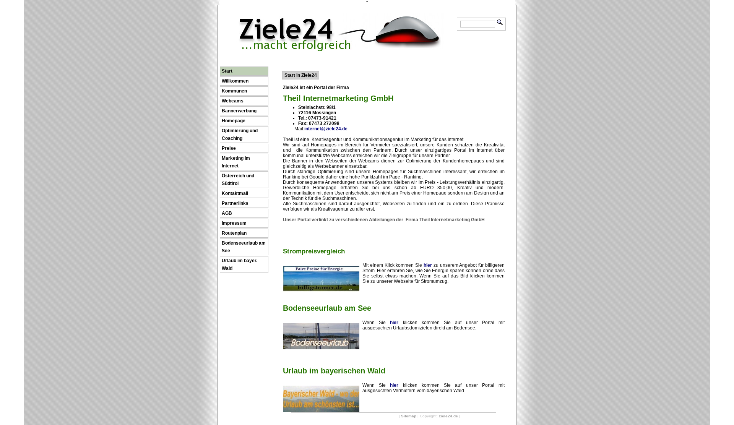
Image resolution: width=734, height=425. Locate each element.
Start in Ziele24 (300, 75)
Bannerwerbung (239, 111)
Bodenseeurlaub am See (244, 246)
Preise (229, 148)
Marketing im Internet (236, 162)
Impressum (234, 223)
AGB (227, 213)
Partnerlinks (235, 203)
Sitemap (408, 416)
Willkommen (235, 81)
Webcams (233, 101)
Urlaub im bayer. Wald (239, 264)
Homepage (233, 120)
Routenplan (234, 233)
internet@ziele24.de (326, 128)
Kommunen (234, 91)
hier (428, 265)
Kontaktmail (235, 193)
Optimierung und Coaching (240, 134)
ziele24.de (448, 416)
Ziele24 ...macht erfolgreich (341, 18)
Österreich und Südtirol (238, 179)
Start (227, 71)
